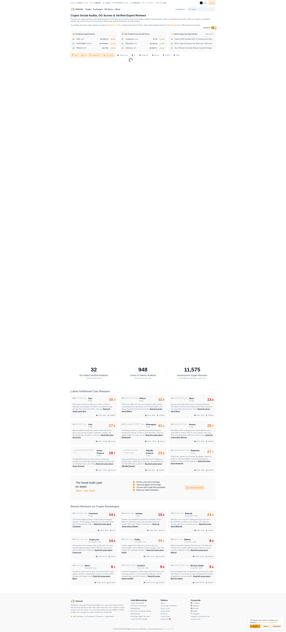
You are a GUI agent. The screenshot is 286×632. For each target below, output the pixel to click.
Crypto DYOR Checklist (139, 619)
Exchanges (98, 9)
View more (209, 34)
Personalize (276, 626)
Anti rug (112, 441)
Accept (255, 626)
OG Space (108, 9)
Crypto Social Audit (137, 603)
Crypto (88, 9)
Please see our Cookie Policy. (267, 622)
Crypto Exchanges (107, 506)
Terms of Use (165, 608)
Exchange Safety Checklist (140, 616)
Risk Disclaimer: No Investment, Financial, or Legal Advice (93, 616)
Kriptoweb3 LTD (167, 629)
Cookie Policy (165, 616)
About (117, 9)
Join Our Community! (194, 488)
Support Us (165, 619)
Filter (76, 55)
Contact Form (195, 619)
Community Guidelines (169, 606)
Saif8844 (112, 415)
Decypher (161, 556)
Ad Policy (164, 614)
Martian (112, 556)
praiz (113, 530)
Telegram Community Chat (200, 616)
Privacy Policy (165, 611)
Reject (266, 626)
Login (212, 3)
